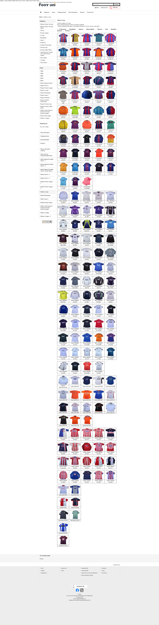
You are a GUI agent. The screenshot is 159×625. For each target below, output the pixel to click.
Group (103, 570)
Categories (104, 568)
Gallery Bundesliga (45, 195)
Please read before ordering (45, 149)
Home (42, 568)
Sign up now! (105, 7)
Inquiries (42, 143)
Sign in (97, 7)
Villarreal (99, 29)
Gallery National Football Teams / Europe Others (46, 170)
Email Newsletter (44, 139)
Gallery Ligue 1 (44, 199)
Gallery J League (44, 212)
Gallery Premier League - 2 (46, 187)
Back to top (117, 564)
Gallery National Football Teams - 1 (46, 160)
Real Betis (113, 29)
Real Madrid (72, 29)
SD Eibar (67, 30)
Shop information (45, 132)
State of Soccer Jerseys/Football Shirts (46, 155)
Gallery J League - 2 (45, 216)
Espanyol (59, 30)
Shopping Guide (44, 136)
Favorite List (104, 572)
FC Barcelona (62, 29)
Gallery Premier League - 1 (46, 182)
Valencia (81, 29)
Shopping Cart (44, 572)
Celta (106, 29)
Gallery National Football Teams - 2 (46, 165)
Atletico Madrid (90, 29)
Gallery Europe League (46, 202)
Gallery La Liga (44, 191)
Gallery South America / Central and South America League (46, 207)
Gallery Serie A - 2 (45, 178)
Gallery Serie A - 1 (45, 174)
